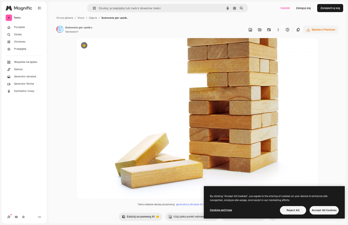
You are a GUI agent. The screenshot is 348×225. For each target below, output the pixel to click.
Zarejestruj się (330, 8)
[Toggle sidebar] (39, 8)
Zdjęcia (93, 18)
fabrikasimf (71, 31)
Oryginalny (104, 46)
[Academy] (16, 217)
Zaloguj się (303, 8)
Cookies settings (221, 210)
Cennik (285, 8)
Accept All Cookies (324, 210)
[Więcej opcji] (278, 30)
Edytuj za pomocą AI (138, 218)
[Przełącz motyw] (23, 217)
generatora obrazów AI (189, 204)
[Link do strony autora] (60, 30)
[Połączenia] (9, 217)
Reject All (293, 210)
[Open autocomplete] (92, 8)
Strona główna (64, 18)
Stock (81, 18)
